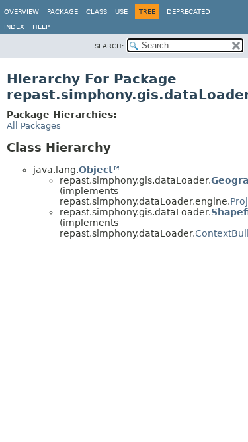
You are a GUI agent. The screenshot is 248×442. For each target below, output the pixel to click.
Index (14, 26)
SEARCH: (109, 46)
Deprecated (188, 11)
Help (41, 26)
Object (96, 169)
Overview (21, 11)
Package (62, 11)
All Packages (34, 126)
